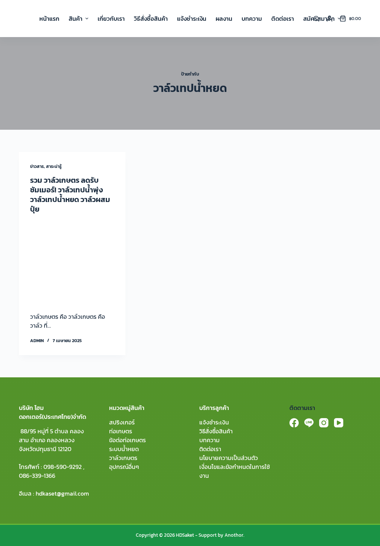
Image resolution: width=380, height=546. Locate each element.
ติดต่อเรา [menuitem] (282, 18)
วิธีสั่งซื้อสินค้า (216, 431)
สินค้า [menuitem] (75, 18)
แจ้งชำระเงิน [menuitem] (191, 18)
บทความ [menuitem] (252, 18)
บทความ (209, 440)
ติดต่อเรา (210, 448)
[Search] (316, 18)
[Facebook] (294, 422)
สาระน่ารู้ (54, 166)
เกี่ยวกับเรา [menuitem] (111, 18)
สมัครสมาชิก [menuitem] (319, 18)
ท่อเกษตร (120, 431)
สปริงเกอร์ (122, 422)
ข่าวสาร (37, 166)
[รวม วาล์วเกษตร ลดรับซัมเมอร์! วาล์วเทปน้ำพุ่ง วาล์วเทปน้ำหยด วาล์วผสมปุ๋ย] (72, 261)
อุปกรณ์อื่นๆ (124, 466)
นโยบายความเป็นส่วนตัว (228, 457)
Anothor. (234, 535)
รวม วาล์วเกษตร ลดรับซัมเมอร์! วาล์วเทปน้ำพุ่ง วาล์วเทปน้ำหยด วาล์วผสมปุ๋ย (70, 195)
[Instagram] (323, 422)
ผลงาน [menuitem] (224, 18)
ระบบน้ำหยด (124, 448)
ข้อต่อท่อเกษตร (127, 440)
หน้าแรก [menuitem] (49, 18)
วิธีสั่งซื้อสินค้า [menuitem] (151, 18)
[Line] (309, 422)
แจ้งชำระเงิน (214, 422)
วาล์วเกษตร (123, 457)
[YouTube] (338, 422)
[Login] (329, 18)
